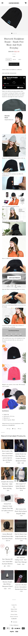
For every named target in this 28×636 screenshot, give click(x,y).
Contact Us (14, 605)
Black (8, 59)
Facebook (14, 622)
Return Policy (14, 609)
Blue (14, 59)
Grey (19, 59)
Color (14, 56)
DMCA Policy (14, 611)
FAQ (14, 607)
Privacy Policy (14, 614)
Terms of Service (14, 616)
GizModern (15, 625)
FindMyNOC (14, 618)
